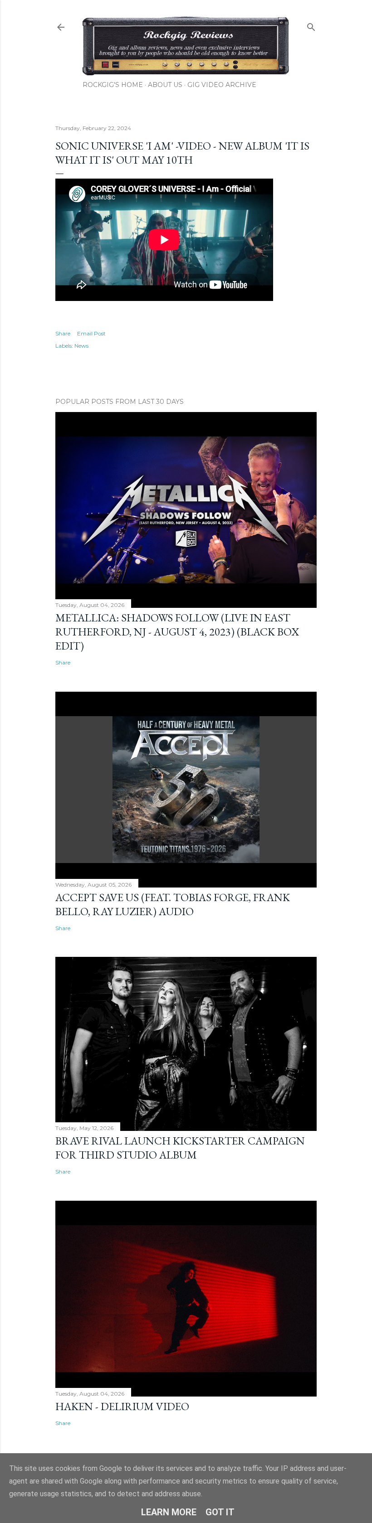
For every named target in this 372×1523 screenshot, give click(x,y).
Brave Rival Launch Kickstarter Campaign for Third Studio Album (180, 1148)
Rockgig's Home (113, 85)
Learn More (168, 1512)
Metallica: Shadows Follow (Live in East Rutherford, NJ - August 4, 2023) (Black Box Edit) (177, 632)
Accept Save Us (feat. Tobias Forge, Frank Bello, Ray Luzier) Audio (172, 904)
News (81, 345)
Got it (220, 1512)
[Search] (311, 25)
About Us (165, 85)
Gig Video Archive (221, 85)
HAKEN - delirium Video (122, 1406)
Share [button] (62, 333)
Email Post (91, 333)
